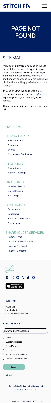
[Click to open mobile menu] (44, 5)
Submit (13, 367)
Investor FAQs (15, 236)
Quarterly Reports (14, 342)
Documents (14, 209)
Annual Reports (16, 190)
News (8, 337)
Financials (14, 182)
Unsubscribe (8, 375)
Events (11, 149)
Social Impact (14, 223)
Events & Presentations (16, 358)
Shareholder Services (24, 232)
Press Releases (16, 140)
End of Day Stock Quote (16, 354)
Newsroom (13, 145)
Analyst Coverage (17, 172)
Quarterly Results (17, 186)
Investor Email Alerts (18, 246)
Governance (16, 205)
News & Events (17, 136)
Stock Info (14, 163)
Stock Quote (14, 168)
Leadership (13, 213)
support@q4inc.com (37, 94)
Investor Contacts (17, 250)
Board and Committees (19, 218)
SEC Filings (13, 195)
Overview (13, 127)
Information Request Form (21, 241)
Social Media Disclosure (20, 154)
